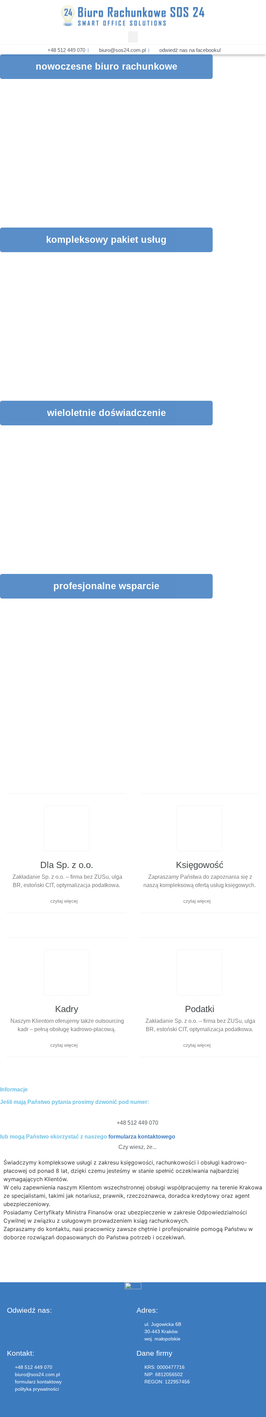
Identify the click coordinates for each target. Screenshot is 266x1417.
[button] (133, 37)
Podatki (199, 1009)
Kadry (66, 1009)
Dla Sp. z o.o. (66, 865)
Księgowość (199, 865)
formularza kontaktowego (141, 1137)
